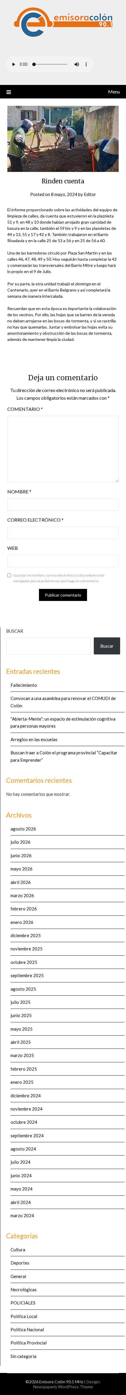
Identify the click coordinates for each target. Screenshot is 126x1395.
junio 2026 (21, 855)
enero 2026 (22, 922)
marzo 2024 (22, 1215)
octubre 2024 (24, 1122)
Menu (114, 91)
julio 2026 (20, 842)
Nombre (19, 491)
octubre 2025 (24, 962)
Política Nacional (27, 1329)
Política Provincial (29, 1342)
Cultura (18, 1249)
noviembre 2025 (26, 948)
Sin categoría (23, 1356)
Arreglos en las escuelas (34, 739)
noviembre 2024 (26, 1108)
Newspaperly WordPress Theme (63, 1386)
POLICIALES (23, 1302)
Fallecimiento (24, 685)
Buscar (14, 631)
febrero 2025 (24, 1068)
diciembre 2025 (26, 935)
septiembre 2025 (27, 975)
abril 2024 (21, 1202)
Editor (90, 194)
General (18, 1276)
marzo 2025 (22, 1055)
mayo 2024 (22, 1188)
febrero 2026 (24, 908)
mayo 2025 (22, 1028)
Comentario (25, 409)
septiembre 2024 (27, 1135)
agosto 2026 (23, 828)
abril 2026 (21, 882)
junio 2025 (21, 1015)
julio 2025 (20, 1002)
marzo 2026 (22, 895)
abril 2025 (21, 1042)
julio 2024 (20, 1162)
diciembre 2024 (26, 1095)
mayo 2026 (22, 868)
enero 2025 (22, 1082)
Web (12, 548)
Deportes (20, 1262)
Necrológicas (24, 1289)
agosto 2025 (23, 989)
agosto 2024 (23, 1148)
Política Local (24, 1316)
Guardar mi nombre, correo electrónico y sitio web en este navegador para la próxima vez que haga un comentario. (58, 578)
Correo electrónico (35, 520)
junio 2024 (21, 1175)
